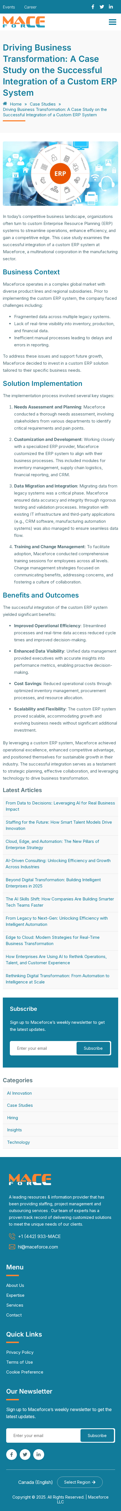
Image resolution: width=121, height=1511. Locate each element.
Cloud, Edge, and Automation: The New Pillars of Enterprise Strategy (52, 844)
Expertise (15, 1295)
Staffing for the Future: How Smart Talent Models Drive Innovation (59, 825)
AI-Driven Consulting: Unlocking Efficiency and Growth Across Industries (58, 863)
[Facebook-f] (92, 6)
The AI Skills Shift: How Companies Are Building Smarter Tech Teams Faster (60, 902)
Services (14, 1305)
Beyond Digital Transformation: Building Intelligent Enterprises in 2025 (53, 883)
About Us (15, 1285)
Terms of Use (19, 1362)
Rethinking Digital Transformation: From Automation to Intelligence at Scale (57, 979)
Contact (14, 1315)
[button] (80, 1482)
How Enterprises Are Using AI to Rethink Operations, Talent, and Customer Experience (56, 959)
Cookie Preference (24, 1372)
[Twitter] (101, 6)
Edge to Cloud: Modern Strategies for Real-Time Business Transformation (53, 940)
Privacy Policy (19, 1352)
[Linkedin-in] (110, 6)
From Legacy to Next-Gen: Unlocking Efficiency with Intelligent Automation (57, 921)
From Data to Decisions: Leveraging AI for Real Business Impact (60, 806)
